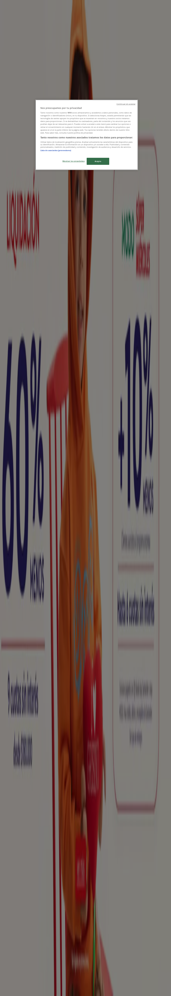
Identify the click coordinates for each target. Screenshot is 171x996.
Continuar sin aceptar (126, 104)
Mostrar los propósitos (73, 161)
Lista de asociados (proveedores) (55, 150)
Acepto (98, 161)
